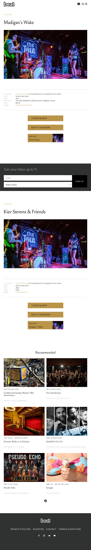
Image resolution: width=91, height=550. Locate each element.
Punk (17, 105)
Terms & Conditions (70, 529)
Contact (51, 529)
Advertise (38, 529)
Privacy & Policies (20, 529)
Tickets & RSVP (39, 118)
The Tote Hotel (21, 94)
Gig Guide (8, 15)
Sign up (80, 182)
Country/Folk (26, 105)
